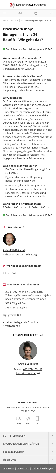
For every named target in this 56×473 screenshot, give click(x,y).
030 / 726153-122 (32, 369)
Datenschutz (23, 468)
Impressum (8, 468)
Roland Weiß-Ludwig (14, 250)
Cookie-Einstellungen (42, 468)
